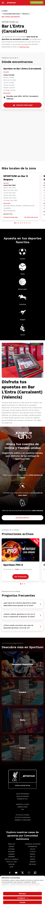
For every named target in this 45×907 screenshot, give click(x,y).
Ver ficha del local (31, 217)
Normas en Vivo (22, 799)
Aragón (11, 846)
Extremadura (32, 846)
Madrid (32, 854)
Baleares (11, 851)
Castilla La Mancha (11, 859)
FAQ (22, 809)
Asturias (11, 849)
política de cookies (33, 885)
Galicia (32, 849)
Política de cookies (22, 815)
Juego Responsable (22, 794)
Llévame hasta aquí (10, 217)
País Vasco (32, 864)
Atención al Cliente (22, 804)
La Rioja (32, 851)
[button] (14, 222)
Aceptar (22, 902)
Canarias (11, 854)
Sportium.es (24, 47)
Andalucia (11, 844)
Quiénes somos (22, 807)
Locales (5, 11)
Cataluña (11, 864)
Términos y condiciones (23, 820)
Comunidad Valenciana (11, 14)
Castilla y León (11, 861)
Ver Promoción (20, 577)
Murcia (32, 859)
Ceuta (11, 867)
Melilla (32, 856)
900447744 (7, 214)
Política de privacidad (22, 817)
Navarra (32, 861)
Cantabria (11, 856)
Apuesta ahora (36, 2)
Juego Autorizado (22, 796)
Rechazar (22, 894)
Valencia (25, 14)
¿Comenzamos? (23, 518)
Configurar (21, 898)
